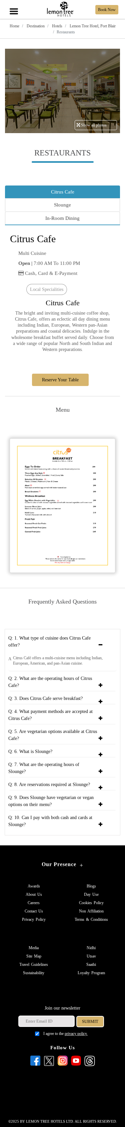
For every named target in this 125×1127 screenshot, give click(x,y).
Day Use (91, 894)
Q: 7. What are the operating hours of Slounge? (43, 768)
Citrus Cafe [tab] (62, 192)
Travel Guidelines (33, 964)
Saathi (91, 964)
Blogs (91, 886)
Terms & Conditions (91, 919)
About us (34, 894)
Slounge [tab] (62, 205)
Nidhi (91, 948)
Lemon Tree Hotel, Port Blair (92, 26)
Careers (34, 902)
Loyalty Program (91, 973)
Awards (34, 886)
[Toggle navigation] (13, 4)
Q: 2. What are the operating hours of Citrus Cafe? (50, 682)
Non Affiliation (91, 911)
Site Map (33, 956)
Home (14, 26)
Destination (35, 26)
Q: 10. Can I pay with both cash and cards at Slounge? (50, 821)
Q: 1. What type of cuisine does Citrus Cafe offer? (49, 642)
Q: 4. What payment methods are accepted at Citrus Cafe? (50, 715)
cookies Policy (91, 902)
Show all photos (93, 125)
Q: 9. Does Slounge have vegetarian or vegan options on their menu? (51, 801)
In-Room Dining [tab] (62, 218)
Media (34, 948)
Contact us (34, 911)
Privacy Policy (34, 919)
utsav (91, 956)
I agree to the (65, 1033)
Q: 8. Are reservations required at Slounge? (49, 784)
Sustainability (33, 973)
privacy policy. (76, 1033)
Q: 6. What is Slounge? (30, 751)
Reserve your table (60, 379)
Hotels (56, 26)
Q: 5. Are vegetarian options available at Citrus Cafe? (52, 735)
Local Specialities (46, 289)
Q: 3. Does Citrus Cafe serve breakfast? (45, 698)
